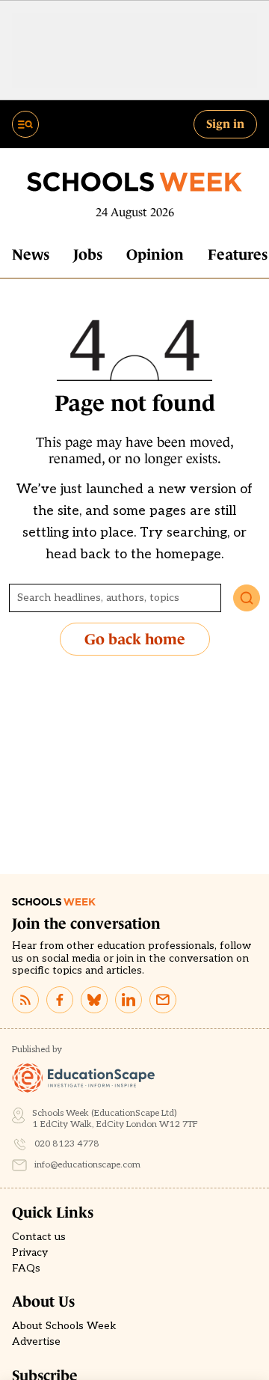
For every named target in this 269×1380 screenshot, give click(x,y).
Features (238, 254)
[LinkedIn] (128, 999)
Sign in (225, 123)
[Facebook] (59, 999)
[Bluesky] (94, 999)
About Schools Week (64, 1326)
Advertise (36, 1342)
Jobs (87, 254)
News (30, 254)
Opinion (155, 254)
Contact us (39, 1237)
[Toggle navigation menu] (25, 124)
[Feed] (25, 999)
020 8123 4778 (66, 1144)
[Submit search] (246, 597)
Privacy (30, 1253)
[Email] (162, 999)
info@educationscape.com (87, 1164)
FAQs (26, 1268)
